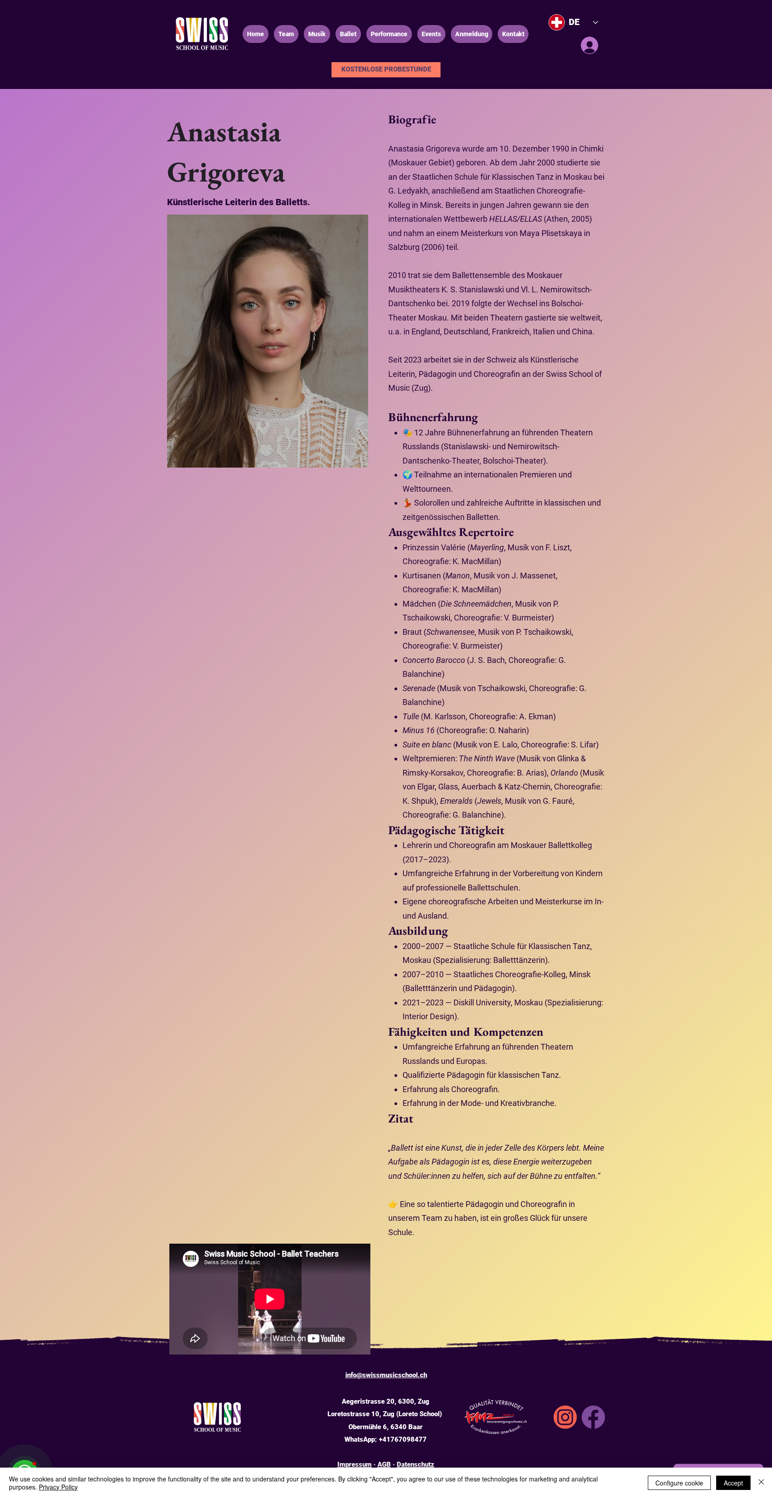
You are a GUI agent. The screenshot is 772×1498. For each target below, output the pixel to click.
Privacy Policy (58, 1486)
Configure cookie (679, 1482)
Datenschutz (415, 1464)
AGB (384, 1464)
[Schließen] (761, 1483)
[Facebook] (593, 1417)
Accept (733, 1482)
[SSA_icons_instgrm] (565, 1417)
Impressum (354, 1464)
